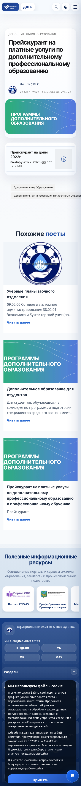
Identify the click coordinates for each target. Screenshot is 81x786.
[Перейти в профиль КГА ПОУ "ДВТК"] (12, 90)
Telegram (22, 648)
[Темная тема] (66, 7)
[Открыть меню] (75, 7)
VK (59, 648)
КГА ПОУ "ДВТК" (29, 84)
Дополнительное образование (32, 34)
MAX (59, 657)
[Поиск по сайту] (56, 7)
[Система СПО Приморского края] (10, 7)
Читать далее (18, 322)
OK (22, 657)
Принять (40, 780)
